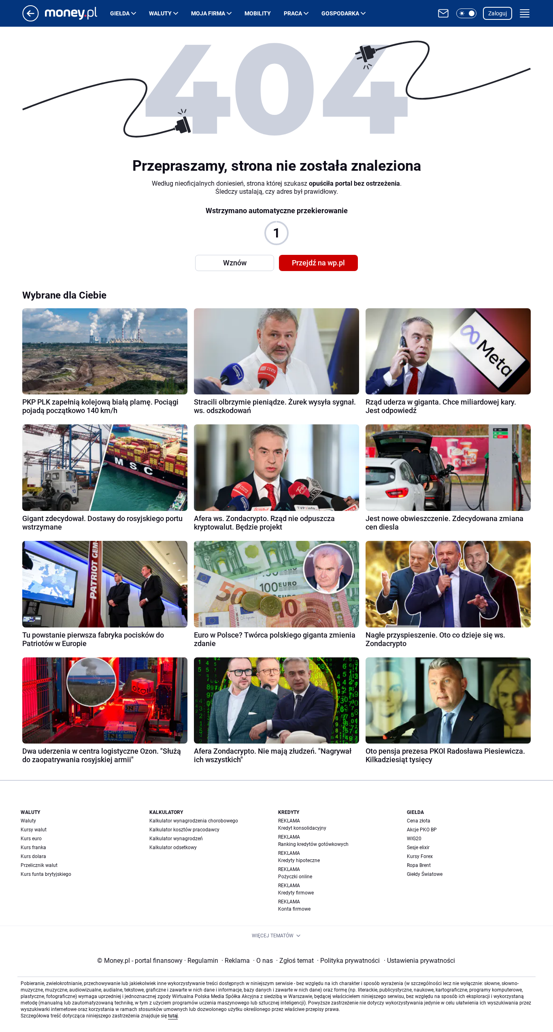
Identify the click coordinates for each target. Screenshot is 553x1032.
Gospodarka (340, 13)
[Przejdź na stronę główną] (30, 19)
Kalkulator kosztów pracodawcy (184, 830)
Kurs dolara (33, 856)
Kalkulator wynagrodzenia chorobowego (193, 821)
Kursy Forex (420, 856)
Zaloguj (497, 13)
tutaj (173, 1016)
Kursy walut (34, 830)
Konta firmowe (294, 909)
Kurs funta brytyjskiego (46, 874)
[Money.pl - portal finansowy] (77, 13)
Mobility (258, 13)
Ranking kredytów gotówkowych (313, 844)
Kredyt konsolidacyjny (302, 828)
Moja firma (208, 13)
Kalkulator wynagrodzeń (176, 838)
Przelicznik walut (39, 865)
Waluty (160, 13)
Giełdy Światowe (424, 874)
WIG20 (414, 838)
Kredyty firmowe (296, 893)
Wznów (235, 263)
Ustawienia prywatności (419, 960)
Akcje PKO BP (422, 830)
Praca (293, 13)
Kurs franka (33, 847)
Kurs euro (31, 838)
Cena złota (418, 821)
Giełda (120, 13)
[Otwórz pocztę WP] (443, 13)
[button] (466, 13)
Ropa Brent (419, 865)
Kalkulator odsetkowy (173, 847)
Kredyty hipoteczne (299, 860)
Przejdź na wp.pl (318, 263)
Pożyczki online (295, 876)
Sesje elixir (418, 847)
